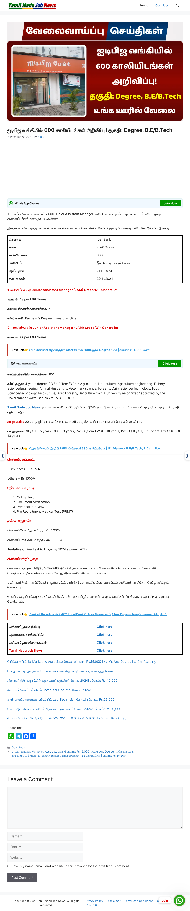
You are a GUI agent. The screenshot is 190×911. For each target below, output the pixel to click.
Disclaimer (114, 901)
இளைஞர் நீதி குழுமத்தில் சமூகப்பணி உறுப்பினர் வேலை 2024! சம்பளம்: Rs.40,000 (62, 680)
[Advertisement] (95, 171)
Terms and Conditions (138, 901)
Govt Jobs (162, 5)
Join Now (170, 203)
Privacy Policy (94, 901)
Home (144, 5)
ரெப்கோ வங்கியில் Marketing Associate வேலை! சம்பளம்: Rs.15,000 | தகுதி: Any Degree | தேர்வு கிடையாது (82, 661)
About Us (92, 905)
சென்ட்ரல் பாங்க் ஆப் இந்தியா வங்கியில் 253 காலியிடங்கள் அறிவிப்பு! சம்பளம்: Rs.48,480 (67, 718)
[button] (177, 5)
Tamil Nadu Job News (24, 407)
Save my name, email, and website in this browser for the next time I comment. (71, 866)
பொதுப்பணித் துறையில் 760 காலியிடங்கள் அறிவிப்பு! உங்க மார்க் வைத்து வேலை (60, 671)
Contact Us (164, 901)
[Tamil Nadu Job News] (32, 5)
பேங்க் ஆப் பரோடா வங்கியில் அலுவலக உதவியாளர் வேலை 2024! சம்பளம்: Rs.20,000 (64, 709)
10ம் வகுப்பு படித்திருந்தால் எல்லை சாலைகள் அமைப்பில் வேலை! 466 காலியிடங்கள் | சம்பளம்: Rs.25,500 (69, 755)
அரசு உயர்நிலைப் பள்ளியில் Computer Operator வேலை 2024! (49, 690)
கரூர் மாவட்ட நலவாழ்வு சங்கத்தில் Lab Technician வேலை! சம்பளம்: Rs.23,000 (61, 699)
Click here (170, 363)
